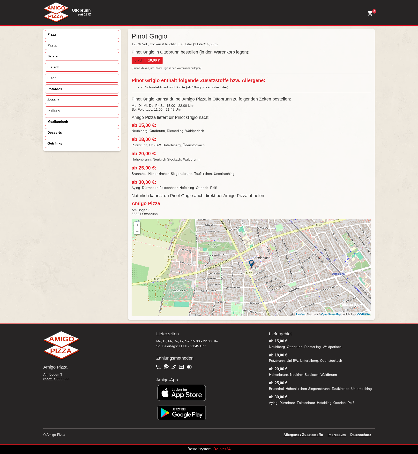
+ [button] (137, 224)
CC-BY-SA (363, 314)
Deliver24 (222, 449)
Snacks (53, 100)
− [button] (137, 231)
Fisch (52, 78)
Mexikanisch (57, 121)
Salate (52, 56)
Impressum (337, 435)
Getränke (54, 143)
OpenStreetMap (331, 314)
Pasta (52, 45)
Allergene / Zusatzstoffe (303, 435)
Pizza (51, 34)
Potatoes (54, 89)
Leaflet (300, 314)
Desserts (54, 132)
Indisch (53, 111)
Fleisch (53, 67)
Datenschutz (360, 435)
